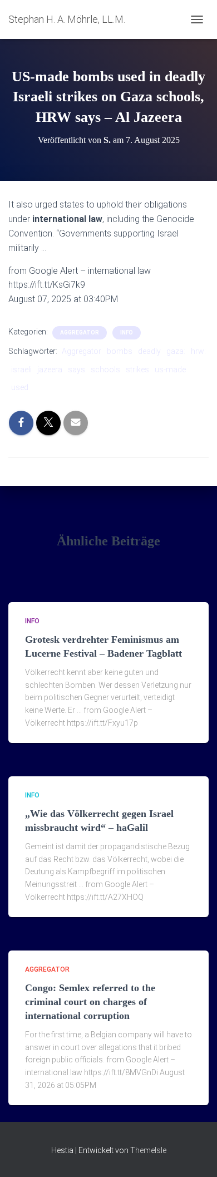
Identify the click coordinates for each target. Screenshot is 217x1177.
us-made (170, 369)
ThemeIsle (148, 1150)
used (19, 387)
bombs (119, 351)
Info (126, 332)
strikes (137, 369)
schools (105, 369)
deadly (149, 351)
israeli (21, 369)
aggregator (79, 332)
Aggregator (81, 351)
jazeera (49, 369)
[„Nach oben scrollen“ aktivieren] (195, 1155)
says (76, 369)
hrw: (198, 351)
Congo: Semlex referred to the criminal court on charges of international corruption (90, 1001)
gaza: (175, 351)
